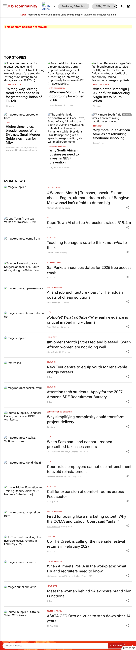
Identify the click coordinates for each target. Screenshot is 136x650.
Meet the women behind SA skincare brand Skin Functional (89, 593)
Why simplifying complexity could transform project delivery (86, 419)
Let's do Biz (129, 648)
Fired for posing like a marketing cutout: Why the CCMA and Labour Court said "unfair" (86, 519)
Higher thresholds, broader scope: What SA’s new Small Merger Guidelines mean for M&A (23, 134)
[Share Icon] (127, 207)
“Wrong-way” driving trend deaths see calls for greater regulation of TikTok (24, 95)
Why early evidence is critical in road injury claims (87, 320)
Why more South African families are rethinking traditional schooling (111, 134)
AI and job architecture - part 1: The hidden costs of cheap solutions (85, 295)
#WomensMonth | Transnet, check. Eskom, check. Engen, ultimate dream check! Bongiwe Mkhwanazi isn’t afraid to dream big (88, 198)
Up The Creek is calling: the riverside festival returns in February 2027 (86, 544)
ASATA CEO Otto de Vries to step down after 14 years (88, 618)
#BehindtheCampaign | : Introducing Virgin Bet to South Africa (111, 95)
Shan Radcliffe (53, 526)
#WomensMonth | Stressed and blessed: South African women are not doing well (89, 344)
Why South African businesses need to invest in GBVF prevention (64, 156)
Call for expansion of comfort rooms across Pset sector (85, 494)
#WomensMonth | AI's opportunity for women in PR (66, 96)
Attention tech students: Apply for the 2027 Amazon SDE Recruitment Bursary (85, 394)
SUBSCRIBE (116, 646)
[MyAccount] (129, 6)
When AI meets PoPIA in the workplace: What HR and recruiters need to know (86, 568)
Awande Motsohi (57, 105)
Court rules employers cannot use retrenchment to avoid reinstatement (89, 469)
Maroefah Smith (54, 208)
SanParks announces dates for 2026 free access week (89, 270)
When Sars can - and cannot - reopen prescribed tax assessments (79, 444)
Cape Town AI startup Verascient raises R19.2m (89, 222)
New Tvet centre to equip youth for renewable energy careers (87, 369)
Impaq (96, 143)
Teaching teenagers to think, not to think (87, 245)
